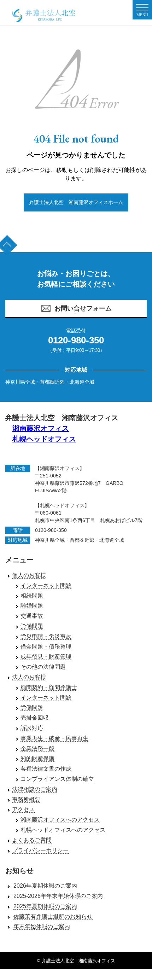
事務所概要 (26, 799)
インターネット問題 (46, 585)
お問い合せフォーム (83, 308)
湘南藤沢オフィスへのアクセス (60, 820)
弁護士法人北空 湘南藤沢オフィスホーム (76, 202)
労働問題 (32, 626)
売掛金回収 (35, 718)
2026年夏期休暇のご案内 (45, 886)
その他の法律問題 (43, 667)
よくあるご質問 (32, 840)
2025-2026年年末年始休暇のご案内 (58, 896)
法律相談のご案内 (34, 789)
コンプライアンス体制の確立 (57, 779)
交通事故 (32, 616)
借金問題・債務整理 (46, 647)
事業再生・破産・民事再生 (54, 738)
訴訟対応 (32, 728)
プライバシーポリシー (40, 850)
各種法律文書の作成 (46, 769)
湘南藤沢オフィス (40, 428)
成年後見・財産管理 (46, 657)
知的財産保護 (37, 758)
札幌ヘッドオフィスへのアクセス (63, 830)
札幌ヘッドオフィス (44, 439)
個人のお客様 (29, 575)
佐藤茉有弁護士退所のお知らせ (53, 916)
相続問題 (32, 596)
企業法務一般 (37, 748)
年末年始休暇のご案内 (41, 926)
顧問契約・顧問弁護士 (49, 687)
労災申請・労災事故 (46, 636)
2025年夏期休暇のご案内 (45, 906)
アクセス (23, 809)
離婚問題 (32, 606)
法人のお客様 (29, 677)
